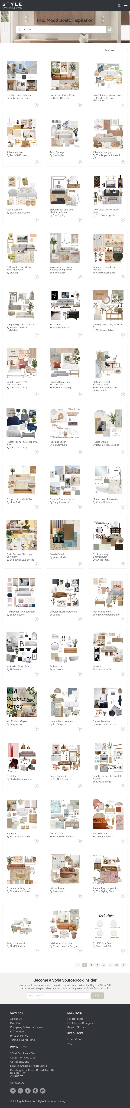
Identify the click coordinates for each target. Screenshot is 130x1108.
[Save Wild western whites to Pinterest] (80, 951)
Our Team (16, 1023)
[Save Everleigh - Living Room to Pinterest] (80, 105)
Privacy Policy (19, 1035)
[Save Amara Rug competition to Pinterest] (123, 896)
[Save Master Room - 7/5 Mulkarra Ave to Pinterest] (37, 452)
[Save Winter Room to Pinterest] (80, 896)
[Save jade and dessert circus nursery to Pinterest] (123, 277)
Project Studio (76, 1027)
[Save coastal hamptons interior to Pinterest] (80, 729)
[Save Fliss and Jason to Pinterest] (80, 452)
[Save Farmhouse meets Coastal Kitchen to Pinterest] (123, 786)
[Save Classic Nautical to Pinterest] (123, 729)
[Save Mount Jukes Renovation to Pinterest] (123, 507)
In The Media (18, 1031)
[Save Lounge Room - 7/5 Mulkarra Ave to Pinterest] (80, 395)
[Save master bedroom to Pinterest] (123, 619)
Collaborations (19, 1061)
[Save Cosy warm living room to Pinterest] (37, 896)
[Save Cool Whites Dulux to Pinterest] (123, 951)
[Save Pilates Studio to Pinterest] (123, 452)
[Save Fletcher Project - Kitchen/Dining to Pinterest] (123, 395)
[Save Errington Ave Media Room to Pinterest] (37, 507)
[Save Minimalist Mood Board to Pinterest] (37, 674)
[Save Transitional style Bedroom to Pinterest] (37, 619)
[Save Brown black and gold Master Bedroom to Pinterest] (80, 220)
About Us (16, 1018)
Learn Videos (75, 1039)
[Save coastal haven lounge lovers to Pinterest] (123, 105)
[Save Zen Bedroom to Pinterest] (123, 841)
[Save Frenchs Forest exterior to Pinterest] (37, 105)
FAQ (70, 1043)
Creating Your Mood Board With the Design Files (32, 1072)
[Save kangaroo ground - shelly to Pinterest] (37, 335)
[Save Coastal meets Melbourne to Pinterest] (80, 619)
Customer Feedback (23, 1057)
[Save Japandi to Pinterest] (123, 674)
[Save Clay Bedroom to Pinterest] (37, 220)
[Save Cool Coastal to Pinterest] (80, 841)
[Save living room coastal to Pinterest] (37, 951)
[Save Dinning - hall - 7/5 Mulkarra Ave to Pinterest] (123, 335)
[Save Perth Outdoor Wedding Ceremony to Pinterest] (37, 564)
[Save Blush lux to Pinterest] (37, 786)
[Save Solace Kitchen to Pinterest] (37, 162)
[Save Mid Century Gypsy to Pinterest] (37, 729)
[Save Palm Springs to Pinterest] (80, 162)
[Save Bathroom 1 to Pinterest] (80, 674)
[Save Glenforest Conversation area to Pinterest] (123, 220)
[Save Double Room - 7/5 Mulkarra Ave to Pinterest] (37, 395)
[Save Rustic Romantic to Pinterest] (80, 786)
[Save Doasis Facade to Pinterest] (80, 564)
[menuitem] (119, 5)
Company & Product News (26, 1027)
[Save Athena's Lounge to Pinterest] (123, 162)
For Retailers (75, 1018)
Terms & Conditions (22, 1039)
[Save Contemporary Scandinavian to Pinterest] (123, 564)
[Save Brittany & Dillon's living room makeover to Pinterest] (37, 277)
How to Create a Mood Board (28, 1065)
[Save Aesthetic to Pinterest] (37, 841)
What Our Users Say (23, 1053)
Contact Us (17, 1082)
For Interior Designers (80, 1023)
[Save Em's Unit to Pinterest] (80, 335)
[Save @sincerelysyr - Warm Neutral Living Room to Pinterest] (80, 277)
